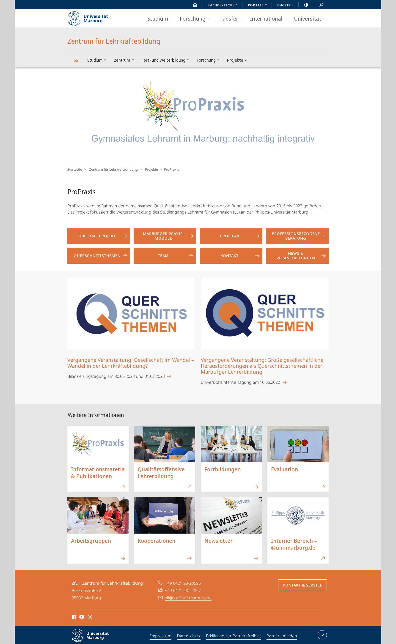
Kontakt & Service (302, 585)
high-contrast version (306, 4)
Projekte (235, 60)
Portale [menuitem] (256, 5)
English (285, 5)
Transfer (227, 18)
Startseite (74, 169)
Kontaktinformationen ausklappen (322, 634)
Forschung (193, 18)
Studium (157, 18)
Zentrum (122, 60)
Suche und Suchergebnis (321, 4)
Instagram (90, 617)
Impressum (160, 636)
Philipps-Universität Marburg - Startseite (96, 17)
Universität (307, 18)
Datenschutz (189, 636)
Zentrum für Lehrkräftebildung (75, 60)
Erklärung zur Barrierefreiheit (233, 636)
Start (195, 4)
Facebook (73, 617)
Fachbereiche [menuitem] (221, 5)
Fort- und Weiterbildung (163, 60)
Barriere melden (282, 636)
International (266, 18)
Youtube (81, 617)
